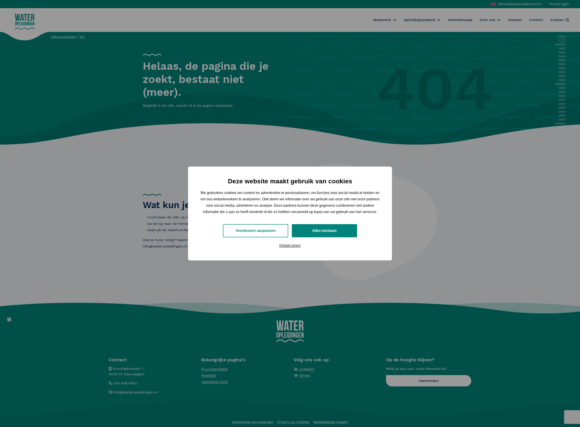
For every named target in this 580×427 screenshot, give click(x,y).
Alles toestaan (324, 231)
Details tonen (290, 245)
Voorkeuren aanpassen (256, 231)
